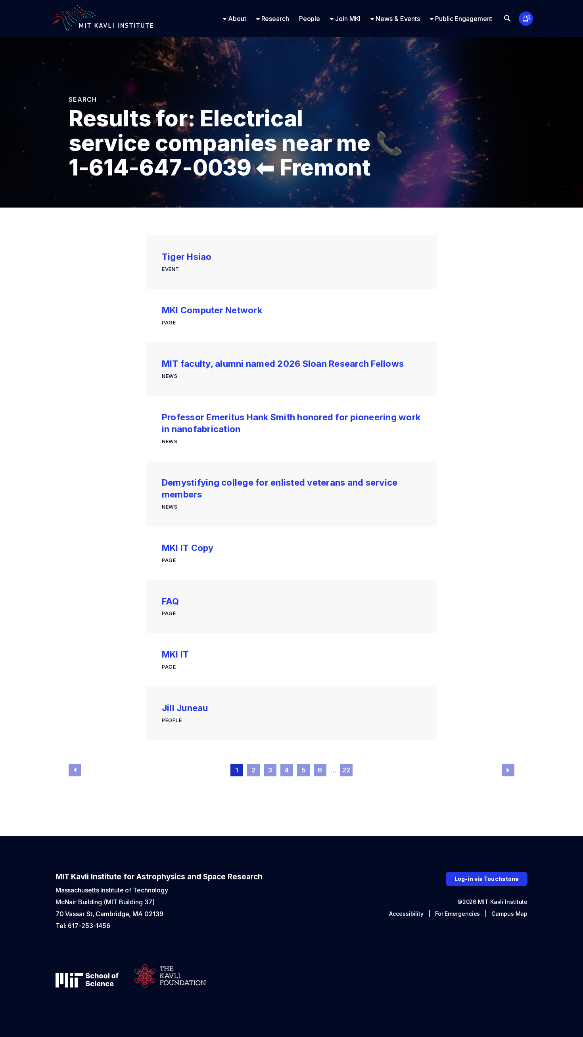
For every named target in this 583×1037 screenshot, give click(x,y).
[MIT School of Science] (87, 981)
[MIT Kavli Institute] (103, 18)
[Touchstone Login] (526, 19)
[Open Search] (507, 18)
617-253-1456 (89, 926)
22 (346, 770)
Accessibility (406, 913)
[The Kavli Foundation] (170, 976)
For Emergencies (457, 913)
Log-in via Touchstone (487, 878)
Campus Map (509, 913)
